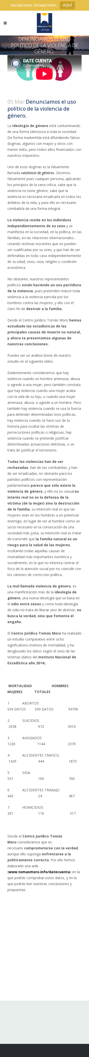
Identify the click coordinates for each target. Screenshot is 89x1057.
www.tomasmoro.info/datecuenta (39, 871)
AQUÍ (67, 5)
